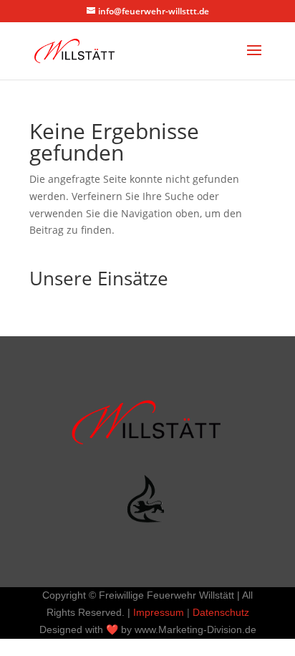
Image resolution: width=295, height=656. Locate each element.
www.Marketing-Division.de (195, 629)
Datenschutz (221, 612)
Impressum (158, 612)
